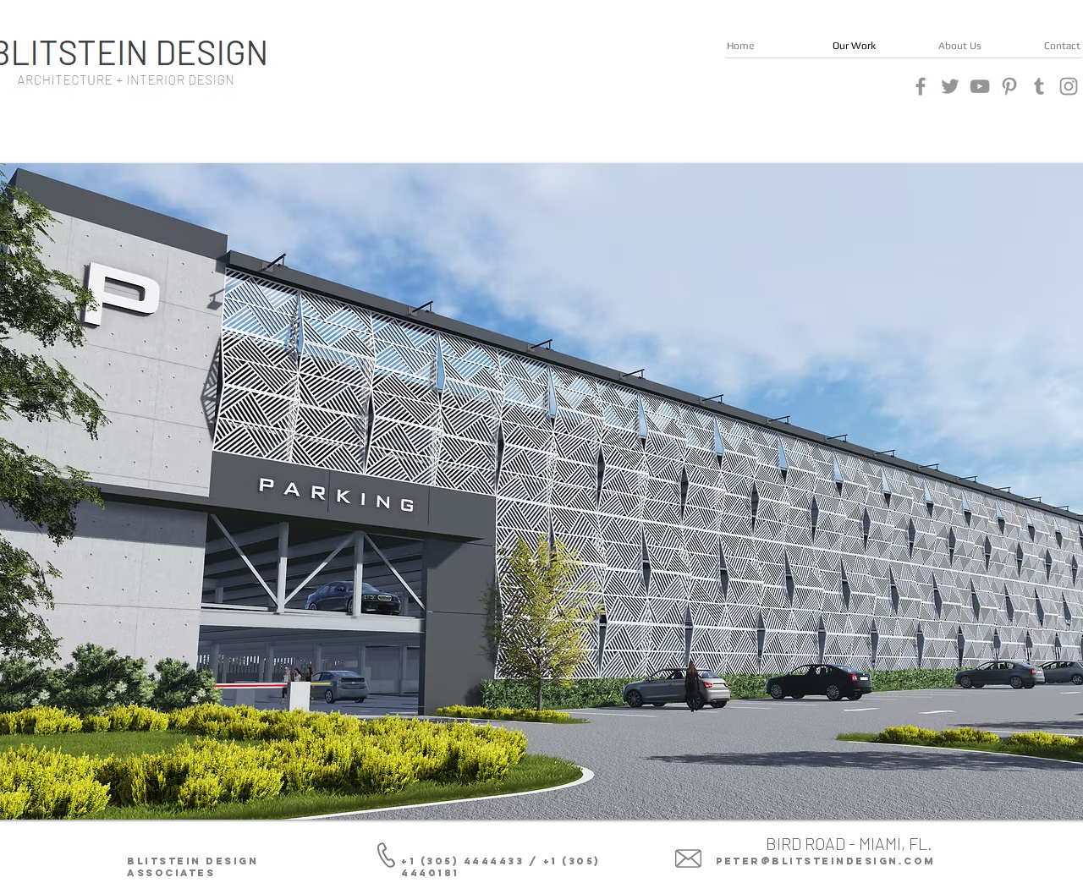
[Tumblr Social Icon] (1039, 86)
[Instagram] (1068, 86)
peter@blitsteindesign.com (826, 861)
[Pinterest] (1009, 86)
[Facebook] (920, 86)
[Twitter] (950, 86)
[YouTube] (980, 86)
